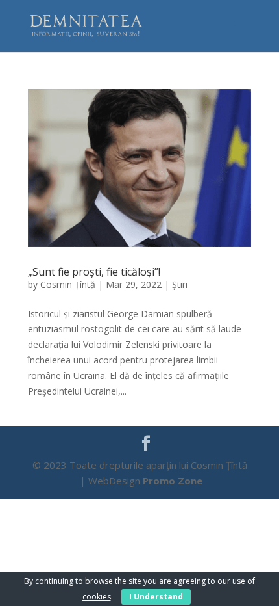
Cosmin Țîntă (67, 284)
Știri (180, 284)
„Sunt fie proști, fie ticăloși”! (94, 272)
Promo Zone (172, 480)
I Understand (156, 596)
